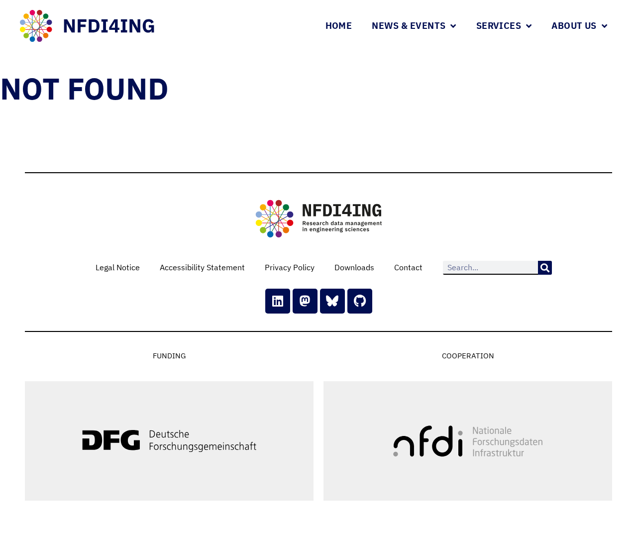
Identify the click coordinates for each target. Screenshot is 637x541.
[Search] (545, 268)
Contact (408, 267)
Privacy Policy (290, 267)
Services (498, 25)
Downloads (354, 267)
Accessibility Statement (202, 267)
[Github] (359, 301)
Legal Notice (118, 267)
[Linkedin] (277, 301)
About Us (573, 25)
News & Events (408, 25)
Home (338, 25)
